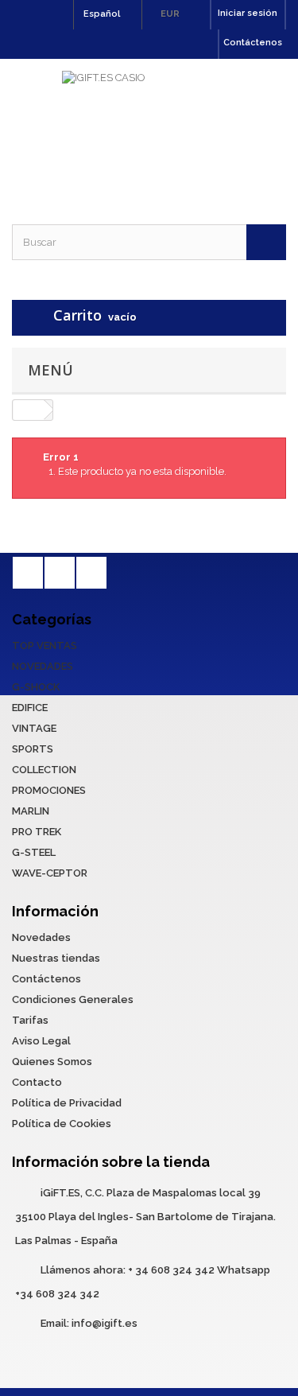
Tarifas (30, 1020)
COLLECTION (44, 770)
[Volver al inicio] (29, 410)
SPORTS (32, 749)
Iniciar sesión (247, 13)
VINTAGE (34, 728)
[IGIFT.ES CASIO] (149, 128)
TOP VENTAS (44, 645)
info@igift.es (104, 1323)
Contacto (37, 1082)
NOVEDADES (42, 666)
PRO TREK (36, 832)
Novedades (41, 937)
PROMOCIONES (49, 790)
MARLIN (30, 811)
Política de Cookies (61, 1124)
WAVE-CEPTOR (49, 873)
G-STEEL (34, 852)
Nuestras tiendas (56, 958)
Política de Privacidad (67, 1103)
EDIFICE (30, 708)
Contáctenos (252, 42)
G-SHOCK (36, 687)
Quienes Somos (52, 1061)
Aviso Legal (41, 1041)
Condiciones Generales (73, 999)
